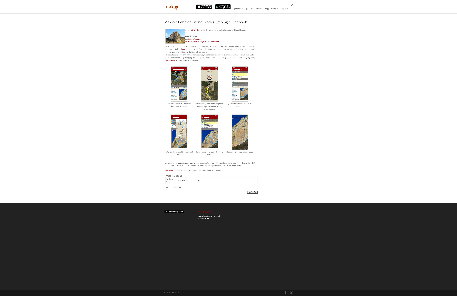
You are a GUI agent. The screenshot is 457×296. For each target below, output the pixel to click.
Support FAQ (270, 9)
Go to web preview (192, 30)
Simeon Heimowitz (194, 39)
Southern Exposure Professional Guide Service (202, 42)
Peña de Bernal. (185, 49)
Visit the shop (203, 218)
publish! (249, 9)
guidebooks (238, 9)
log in (283, 9)
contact (259, 9)
